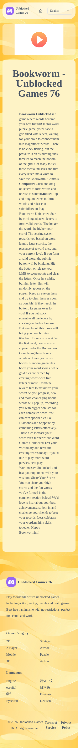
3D (8, 661)
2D (8, 641)
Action (44, 661)
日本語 (45, 687)
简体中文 (46, 681)
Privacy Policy (66, 725)
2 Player (11, 648)
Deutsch (45, 701)
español (11, 687)
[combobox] (59, 11)
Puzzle (44, 654)
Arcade (45, 648)
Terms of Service (51, 725)
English (11, 681)
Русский (12, 701)
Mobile (11, 654)
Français (45, 694)
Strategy (45, 641)
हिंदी (8, 694)
